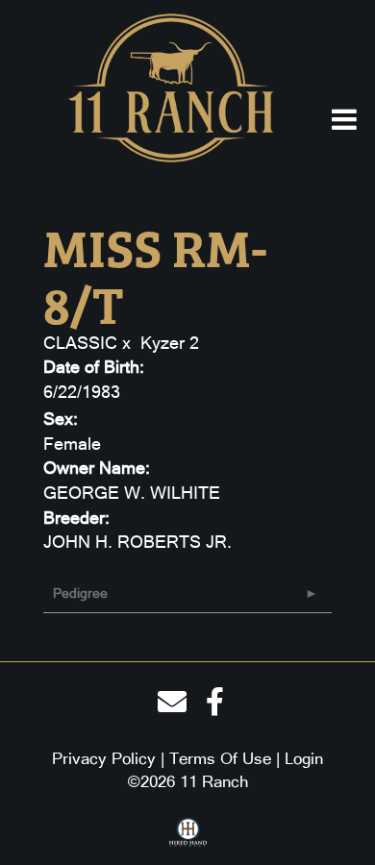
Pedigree (80, 593)
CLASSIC (80, 343)
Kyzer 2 (169, 343)
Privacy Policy (104, 758)
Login (304, 758)
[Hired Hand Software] (188, 839)
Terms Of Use (220, 758)
